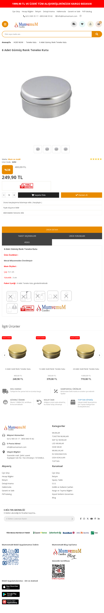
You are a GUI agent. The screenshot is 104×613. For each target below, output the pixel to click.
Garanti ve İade (74, 11)
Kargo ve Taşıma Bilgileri (62, 490)
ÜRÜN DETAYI (52, 229)
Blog (54, 497)
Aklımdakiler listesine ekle (13, 213)
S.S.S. (54, 483)
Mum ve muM (14, 159)
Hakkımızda (61, 11)
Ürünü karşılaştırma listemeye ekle (17, 202)
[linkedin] (98, 518)
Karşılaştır (37, 202)
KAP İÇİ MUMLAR (59, 440)
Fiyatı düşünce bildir (11, 207)
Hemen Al (83, 195)
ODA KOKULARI (58, 457)
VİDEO (27, 242)
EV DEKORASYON (59, 454)
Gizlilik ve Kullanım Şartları (62, 487)
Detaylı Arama (49, 11)
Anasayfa (6, 42)
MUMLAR (56, 433)
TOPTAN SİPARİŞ (85, 400)
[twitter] (87, 518)
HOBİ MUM (18, 42)
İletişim (38, 11)
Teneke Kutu (31, 42)
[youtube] (91, 518)
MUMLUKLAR (57, 450)
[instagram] (80, 16)
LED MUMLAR (58, 443)
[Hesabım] (90, 24)
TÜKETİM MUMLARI (60, 436)
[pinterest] (95, 518)
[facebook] (81, 518)
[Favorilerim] (82, 24)
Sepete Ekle (40, 195)
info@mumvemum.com (67, 16)
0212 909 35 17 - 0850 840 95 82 (39, 16)
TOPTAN (55, 461)
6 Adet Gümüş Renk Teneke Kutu (52, 42)
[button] (99, 355)
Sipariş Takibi (57, 480)
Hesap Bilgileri (27, 11)
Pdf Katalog (87, 11)
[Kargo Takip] (74, 24)
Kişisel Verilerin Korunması (62, 494)
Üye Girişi (16, 11)
